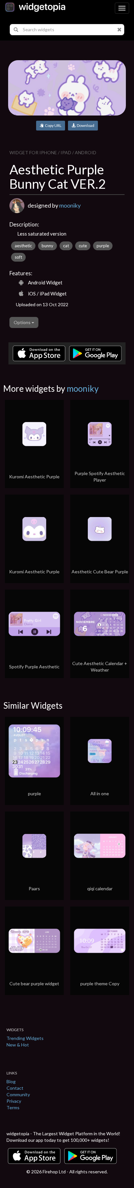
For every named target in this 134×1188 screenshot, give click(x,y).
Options (23, 322)
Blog (11, 1081)
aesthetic (23, 245)
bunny (47, 245)
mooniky (70, 205)
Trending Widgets (25, 1038)
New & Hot (18, 1044)
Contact (15, 1088)
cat (66, 245)
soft (18, 257)
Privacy (14, 1101)
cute (83, 245)
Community (18, 1094)
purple (103, 245)
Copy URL (52, 125)
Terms (13, 1107)
